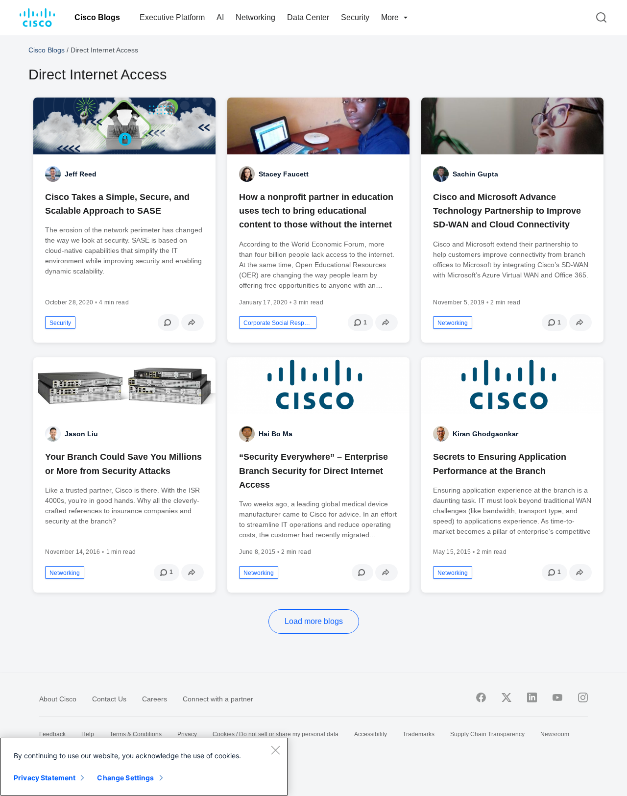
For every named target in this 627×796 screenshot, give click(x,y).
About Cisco (57, 699)
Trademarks (418, 734)
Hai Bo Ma (275, 434)
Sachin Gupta (475, 174)
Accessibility (370, 734)
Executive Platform (172, 17)
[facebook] (481, 697)
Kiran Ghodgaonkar (485, 434)
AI (220, 17)
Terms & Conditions (136, 734)
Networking (255, 17)
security (60, 323)
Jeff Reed (80, 174)
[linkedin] (532, 697)
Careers (154, 699)
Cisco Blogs (97, 17)
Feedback (52, 734)
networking (452, 323)
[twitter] (506, 697)
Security (355, 17)
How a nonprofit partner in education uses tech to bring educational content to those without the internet (316, 210)
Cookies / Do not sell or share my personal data (275, 734)
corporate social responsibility (277, 323)
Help (87, 734)
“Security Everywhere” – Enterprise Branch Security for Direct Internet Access (313, 470)
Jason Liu (81, 434)
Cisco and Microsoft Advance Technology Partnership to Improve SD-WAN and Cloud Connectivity (507, 210)
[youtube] (557, 697)
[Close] (275, 750)
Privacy (187, 734)
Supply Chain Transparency (487, 734)
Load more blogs (314, 621)
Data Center (308, 17)
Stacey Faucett (284, 174)
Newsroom (554, 734)
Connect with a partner (218, 699)
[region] (144, 766)
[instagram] (583, 697)
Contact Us (109, 699)
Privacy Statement (44, 777)
